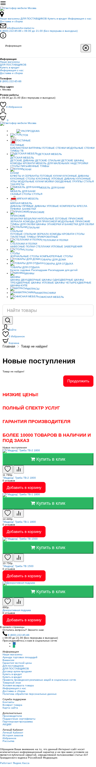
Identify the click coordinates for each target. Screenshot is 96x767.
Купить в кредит (57, 18)
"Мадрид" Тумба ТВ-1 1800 (19, 521)
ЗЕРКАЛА (16, 221)
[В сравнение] (19, 469)
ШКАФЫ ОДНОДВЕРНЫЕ (57, 279)
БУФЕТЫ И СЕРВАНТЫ (24, 175)
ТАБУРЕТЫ (17, 184)
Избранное (14, 107)
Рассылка (8, 741)
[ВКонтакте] (14, 643)
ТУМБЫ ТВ (17, 150)
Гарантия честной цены (17, 662)
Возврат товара (12, 704)
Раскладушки (39, 270)
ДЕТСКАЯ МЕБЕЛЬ (50, 154)
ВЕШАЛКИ (16, 218)
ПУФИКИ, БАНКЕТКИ (23, 208)
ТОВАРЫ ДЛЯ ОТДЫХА (58, 263)
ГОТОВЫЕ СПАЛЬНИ (23, 234)
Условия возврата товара (18, 685)
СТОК (24, 135)
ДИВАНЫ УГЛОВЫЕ (47, 206)
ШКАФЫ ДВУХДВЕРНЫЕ (25, 279)
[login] (3, 113)
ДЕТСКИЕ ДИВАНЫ (22, 160)
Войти (12, 329)
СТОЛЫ (26, 194)
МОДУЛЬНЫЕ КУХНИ (31, 181)
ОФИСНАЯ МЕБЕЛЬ (51, 297)
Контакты (8, 702)
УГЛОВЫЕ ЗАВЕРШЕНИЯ (66, 246)
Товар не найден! (34, 346)
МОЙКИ (49, 181)
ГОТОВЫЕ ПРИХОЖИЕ (69, 218)
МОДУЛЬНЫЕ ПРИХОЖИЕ (74, 221)
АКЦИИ (7, 724)
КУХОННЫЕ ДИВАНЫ (75, 175)
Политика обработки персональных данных (30, 693)
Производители (12, 716)
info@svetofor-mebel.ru (20, 28)
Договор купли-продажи (17, 671)
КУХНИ (27, 169)
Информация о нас (79, 18)
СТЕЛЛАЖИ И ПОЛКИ (54, 240)
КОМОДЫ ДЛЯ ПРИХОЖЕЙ (40, 221)
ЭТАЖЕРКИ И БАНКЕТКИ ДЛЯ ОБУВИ (70, 224)
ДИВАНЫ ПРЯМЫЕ (22, 206)
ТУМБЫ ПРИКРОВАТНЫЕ (42, 236)
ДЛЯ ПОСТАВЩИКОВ (33, 18)
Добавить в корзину (24, 487)
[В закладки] (8, 469)
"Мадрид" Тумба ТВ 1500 (18, 566)
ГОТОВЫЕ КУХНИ (51, 175)
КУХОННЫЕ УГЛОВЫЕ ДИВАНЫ (56, 178)
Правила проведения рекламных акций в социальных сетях (39, 679)
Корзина (14, 343)
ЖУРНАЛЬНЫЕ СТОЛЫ (24, 256)
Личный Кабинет (13, 732)
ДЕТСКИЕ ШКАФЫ (72, 160)
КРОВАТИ (29, 163)
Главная (9, 346)
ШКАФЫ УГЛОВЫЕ (42, 282)
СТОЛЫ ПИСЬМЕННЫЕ (24, 166)
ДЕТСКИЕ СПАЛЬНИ (47, 160)
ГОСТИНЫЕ (24, 140)
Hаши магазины (10, 18)
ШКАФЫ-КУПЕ (19, 285)
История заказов (13, 735)
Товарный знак (12, 682)
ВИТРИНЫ (35, 147)
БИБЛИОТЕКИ (19, 147)
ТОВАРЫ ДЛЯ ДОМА (53, 259)
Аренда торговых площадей (20, 657)
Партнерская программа (18, 721)
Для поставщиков (13, 665)
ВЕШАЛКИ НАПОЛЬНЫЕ (39, 218)
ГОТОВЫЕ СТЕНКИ (54, 147)
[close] (86, 48)
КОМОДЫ (16, 163)
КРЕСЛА (82, 206)
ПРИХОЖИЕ (37, 212)
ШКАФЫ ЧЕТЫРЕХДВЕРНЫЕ (73, 282)
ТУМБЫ (44, 166)
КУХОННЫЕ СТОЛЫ (22, 178)
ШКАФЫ (41, 224)
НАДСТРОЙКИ (79, 163)
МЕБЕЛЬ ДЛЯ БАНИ (52, 187)
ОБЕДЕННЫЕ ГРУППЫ (69, 181)
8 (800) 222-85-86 (39, 30)
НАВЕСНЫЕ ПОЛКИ (22, 246)
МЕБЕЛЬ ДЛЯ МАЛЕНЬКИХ (53, 163)
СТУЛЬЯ (88, 181)
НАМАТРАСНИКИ (45, 292)
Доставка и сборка (11, 21)
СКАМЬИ (15, 194)
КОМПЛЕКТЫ (68, 206)
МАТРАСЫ (33, 288)
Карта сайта (10, 707)
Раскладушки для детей (63, 270)
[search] (8, 320)
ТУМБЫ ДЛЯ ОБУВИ (22, 224)
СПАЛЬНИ (33, 227)
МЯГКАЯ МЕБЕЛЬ (28, 198)
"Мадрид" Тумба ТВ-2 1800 (19, 477)
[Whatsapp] (14, 646)
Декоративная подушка (17, 610)
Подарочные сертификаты (19, 718)
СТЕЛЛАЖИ (43, 246)
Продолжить (78, 381)
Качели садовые (20, 270)
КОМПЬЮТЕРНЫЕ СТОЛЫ (56, 256)
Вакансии (8, 660)
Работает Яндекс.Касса (14, 763)
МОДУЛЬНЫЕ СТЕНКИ (80, 147)
